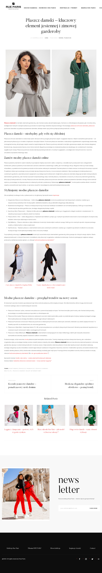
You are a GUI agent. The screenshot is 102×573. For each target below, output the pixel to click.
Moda (61, 38)
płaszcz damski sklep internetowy (27, 371)
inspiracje (56, 195)
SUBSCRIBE (93, 508)
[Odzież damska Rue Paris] (79, 559)
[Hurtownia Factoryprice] (92, 559)
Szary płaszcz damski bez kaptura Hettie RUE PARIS (19, 286)
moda (26, 339)
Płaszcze (67, 38)
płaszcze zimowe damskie (79, 126)
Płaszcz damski (9, 123)
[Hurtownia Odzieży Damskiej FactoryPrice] (98, 559)
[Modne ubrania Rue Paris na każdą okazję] (85, 559)
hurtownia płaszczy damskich (44, 240)
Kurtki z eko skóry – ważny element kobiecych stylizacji (33, 358)
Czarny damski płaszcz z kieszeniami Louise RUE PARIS (51, 286)
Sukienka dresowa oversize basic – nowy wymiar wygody (32, 361)
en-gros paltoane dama (39, 353)
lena (46, 38)
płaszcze (92, 126)
